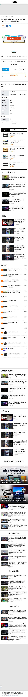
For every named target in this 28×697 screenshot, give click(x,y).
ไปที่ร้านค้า (22, 69)
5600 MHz (24, 56)
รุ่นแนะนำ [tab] (22, 130)
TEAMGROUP (15, 56)
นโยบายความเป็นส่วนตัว (12, 695)
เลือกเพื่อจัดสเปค (14, 75)
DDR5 (20, 56)
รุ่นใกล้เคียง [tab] (14, 130)
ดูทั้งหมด (25, 265)
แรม (10, 56)
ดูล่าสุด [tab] (5, 130)
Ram (7, 56)
